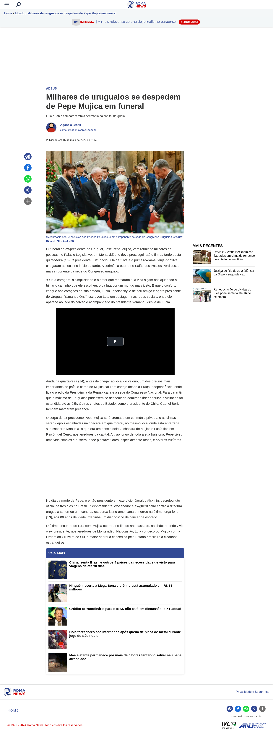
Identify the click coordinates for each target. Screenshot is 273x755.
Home (8, 13)
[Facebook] (28, 167)
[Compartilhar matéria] (28, 190)
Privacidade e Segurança (252, 691)
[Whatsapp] (28, 179)
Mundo (19, 13)
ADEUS (51, 88)
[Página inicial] (28, 156)
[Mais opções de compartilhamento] (28, 201)
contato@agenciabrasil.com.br (78, 129)
